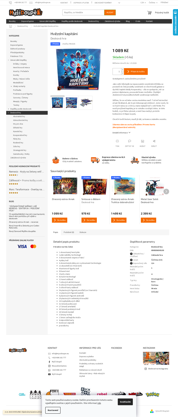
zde (99, 403)
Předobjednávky (17, 52)
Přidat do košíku (138, 71)
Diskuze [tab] (83, 232)
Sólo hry (16, 146)
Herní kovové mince (21, 67)
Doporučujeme (16, 45)
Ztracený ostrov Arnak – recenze (23, 222)
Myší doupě (57, 361)
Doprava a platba (81, 3)
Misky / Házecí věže (21, 79)
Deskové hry (15, 112)
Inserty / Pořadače (21, 71)
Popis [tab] (55, 232)
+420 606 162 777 (59, 357)
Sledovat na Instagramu (158, 368)
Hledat (110, 12)
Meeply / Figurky (20, 101)
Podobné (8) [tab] (69, 232)
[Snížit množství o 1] (122, 73)
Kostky (16, 75)
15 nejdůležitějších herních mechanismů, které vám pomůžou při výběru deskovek (27, 216)
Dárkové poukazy (17, 48)
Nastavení (53, 410)
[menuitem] (12, 21)
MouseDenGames (59, 366)
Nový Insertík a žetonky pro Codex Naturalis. (24, 226)
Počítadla (17, 90)
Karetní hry (17, 131)
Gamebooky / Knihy (21, 154)
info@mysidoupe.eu (60, 353)
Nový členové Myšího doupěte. (22, 231)
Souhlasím (125, 401)
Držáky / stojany (20, 64)
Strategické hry (19, 150)
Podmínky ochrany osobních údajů (91, 365)
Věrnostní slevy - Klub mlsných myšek (92, 375)
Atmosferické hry (20, 120)
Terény (16, 105)
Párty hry (17, 139)
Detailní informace (120, 132)
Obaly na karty (19, 86)
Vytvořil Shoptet (162, 411)
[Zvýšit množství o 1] (122, 70)
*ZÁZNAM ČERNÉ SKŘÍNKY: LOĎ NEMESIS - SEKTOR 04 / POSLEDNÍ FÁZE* (24, 208)
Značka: (68, 43)
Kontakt (64, 3)
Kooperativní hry (20, 135)
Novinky (13, 41)
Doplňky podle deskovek (20, 109)
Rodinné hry (18, 142)
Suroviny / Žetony (20, 97)
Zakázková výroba (18, 157)
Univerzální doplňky (18, 60)
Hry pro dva (18, 124)
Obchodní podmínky (103, 3)
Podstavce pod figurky (23, 94)
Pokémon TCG (16, 56)
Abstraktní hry (19, 116)
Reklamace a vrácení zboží (90, 370)
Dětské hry (17, 127)
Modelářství (18, 82)
